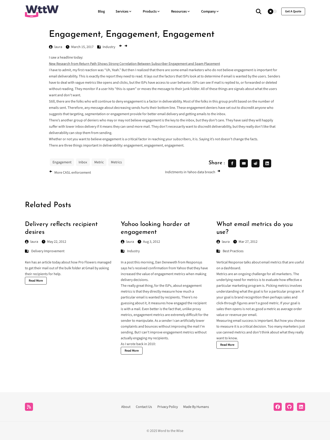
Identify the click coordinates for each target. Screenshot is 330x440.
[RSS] (29, 407)
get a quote (293, 11)
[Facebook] (278, 407)
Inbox (83, 162)
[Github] (289, 407)
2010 (151, 343)
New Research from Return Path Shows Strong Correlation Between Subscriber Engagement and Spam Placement (134, 63)
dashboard (232, 268)
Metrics (116, 162)
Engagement (62, 162)
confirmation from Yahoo (167, 268)
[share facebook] (232, 163)
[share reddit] (255, 163)
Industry (133, 251)
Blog (101, 11)
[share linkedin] (267, 163)
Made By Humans (196, 406)
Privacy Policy (167, 406)
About (125, 406)
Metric (99, 162)
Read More (36, 280)
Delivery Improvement (47, 251)
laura (34, 241)
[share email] (244, 163)
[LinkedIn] (301, 407)
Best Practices (233, 251)
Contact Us (144, 406)
